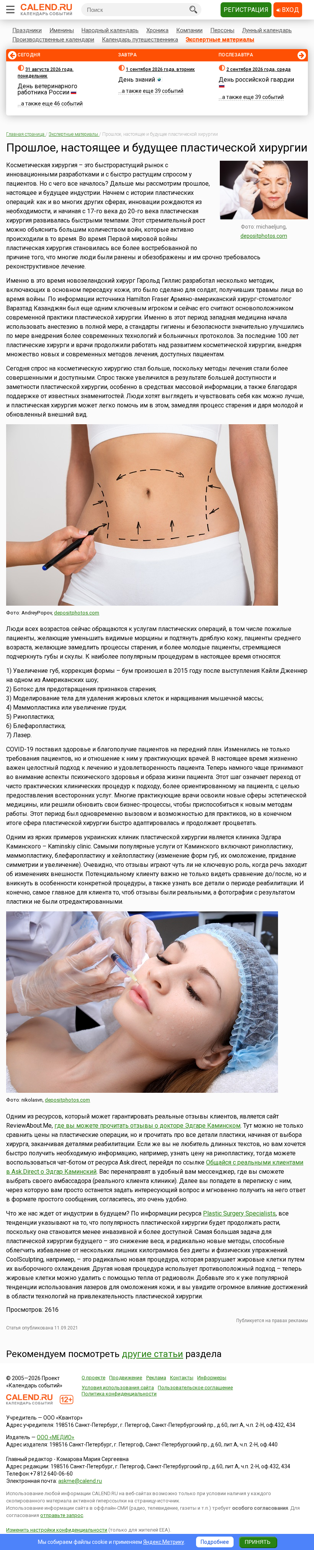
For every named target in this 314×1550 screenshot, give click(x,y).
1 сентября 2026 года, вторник (160, 69)
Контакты (181, 1377)
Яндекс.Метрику (163, 1542)
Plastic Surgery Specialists (239, 1213)
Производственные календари (53, 39)
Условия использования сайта (118, 1387)
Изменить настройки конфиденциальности (56, 1530)
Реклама (156, 1377)
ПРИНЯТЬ (257, 1542)
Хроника (157, 30)
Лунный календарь (267, 30)
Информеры (211, 1377)
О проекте (93, 1377)
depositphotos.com (263, 236)
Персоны (222, 30)
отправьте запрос (61, 1515)
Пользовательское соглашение (195, 1387)
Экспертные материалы (220, 39)
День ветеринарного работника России (47, 89)
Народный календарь (110, 30)
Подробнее (215, 1542)
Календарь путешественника (140, 39)
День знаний (136, 79)
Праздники (27, 30)
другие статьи (152, 1354)
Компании (189, 30)
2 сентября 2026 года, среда (258, 69)
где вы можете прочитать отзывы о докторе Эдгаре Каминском (147, 1125)
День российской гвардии (256, 79)
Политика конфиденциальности (119, 1394)
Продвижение (125, 1377)
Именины (61, 30)
